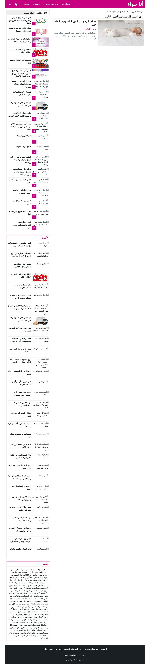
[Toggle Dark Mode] (16, 4)
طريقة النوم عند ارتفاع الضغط (22, 609)
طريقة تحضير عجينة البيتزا (38, 612)
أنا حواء (135, 4)
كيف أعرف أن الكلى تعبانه (35, 620)
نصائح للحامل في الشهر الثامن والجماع (33, 633)
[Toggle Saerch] (9, 4)
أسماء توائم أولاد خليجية (32, 572)
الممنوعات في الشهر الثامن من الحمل (33, 585)
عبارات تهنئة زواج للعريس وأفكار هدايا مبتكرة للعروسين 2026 (20, 20)
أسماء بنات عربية (29, 570)
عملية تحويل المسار (23, 136)
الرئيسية (104, 649)
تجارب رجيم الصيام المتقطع (34, 588)
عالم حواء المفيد (52, 4)
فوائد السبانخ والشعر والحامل (20, 549)
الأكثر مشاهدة (41, 13)
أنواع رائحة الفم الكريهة (20, 577)
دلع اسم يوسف (42, 601)
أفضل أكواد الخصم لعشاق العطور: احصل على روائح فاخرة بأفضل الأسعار (21, 73)
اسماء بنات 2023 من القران (25, 580)
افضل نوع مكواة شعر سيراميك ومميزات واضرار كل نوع (19, 541)
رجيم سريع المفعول (21, 604)
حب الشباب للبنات (32, 599)
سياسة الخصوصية (91, 649)
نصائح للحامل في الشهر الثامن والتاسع (25, 630)
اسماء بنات (43, 580)
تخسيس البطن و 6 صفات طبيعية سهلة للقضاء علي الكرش (21, 341)
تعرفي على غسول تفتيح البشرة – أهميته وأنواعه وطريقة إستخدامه (22, 172)
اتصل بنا (59, 649)
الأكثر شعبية (29, 13)
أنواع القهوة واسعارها (39, 577)
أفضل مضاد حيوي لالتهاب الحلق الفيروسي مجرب (22, 225)
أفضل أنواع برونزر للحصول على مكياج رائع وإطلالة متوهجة (21, 84)
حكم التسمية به (17, 599)
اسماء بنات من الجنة (18, 583)
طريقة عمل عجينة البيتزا (35, 614)
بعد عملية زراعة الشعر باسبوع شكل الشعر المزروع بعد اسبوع (19, 308)
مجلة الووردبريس (72, 660)
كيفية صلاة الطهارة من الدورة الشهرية (25, 625)
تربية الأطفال (91, 29)
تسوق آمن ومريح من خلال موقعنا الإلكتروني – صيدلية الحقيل (21, 126)
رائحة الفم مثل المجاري (24, 601)
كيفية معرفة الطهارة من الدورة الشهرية (33, 628)
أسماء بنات (43, 570)
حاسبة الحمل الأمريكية (31, 591)
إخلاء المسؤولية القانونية (73, 649)
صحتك (26, 4)
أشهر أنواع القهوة (19, 575)
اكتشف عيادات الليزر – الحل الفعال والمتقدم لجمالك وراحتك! (20, 160)
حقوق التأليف (48, 649)
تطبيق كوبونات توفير (23, 146)
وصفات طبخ (65, 4)
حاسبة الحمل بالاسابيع (23, 593)
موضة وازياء (36, 4)
